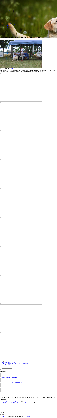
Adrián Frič (28, 416)
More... (16, 377)
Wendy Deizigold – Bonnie (10, 5)
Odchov (4, 14)
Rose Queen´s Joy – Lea (9, 10)
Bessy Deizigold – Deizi (9, 11)
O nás (4, 2)
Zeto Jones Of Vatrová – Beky (10, 12)
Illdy (4, 416)
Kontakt (4, 16)
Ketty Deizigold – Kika (9, 9)
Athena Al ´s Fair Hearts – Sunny (11, 6)
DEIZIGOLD (2, 0)
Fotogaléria (5, 15)
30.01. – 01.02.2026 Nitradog (5, 387)
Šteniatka (4, 13)
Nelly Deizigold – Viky (9, 8)
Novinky (4, 3)
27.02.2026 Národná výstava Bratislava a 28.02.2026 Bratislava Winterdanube (14, 382)
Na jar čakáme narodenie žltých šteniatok (7, 377)
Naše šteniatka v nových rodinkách (6, 393)
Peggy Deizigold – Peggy (9, 7)
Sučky (4, 4)
